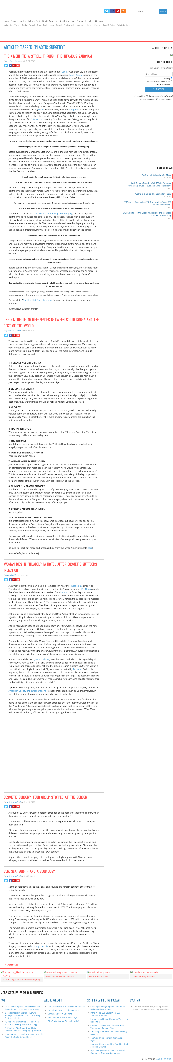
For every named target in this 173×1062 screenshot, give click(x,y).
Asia (6, 21)
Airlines (80, 25)
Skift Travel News (163, 84)
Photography (69, 25)
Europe (14, 21)
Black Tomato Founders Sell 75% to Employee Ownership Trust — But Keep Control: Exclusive (149, 184)
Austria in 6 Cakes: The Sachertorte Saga (153, 194)
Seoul (64, 71)
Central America (85, 21)
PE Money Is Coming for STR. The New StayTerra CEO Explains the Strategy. (22, 1023)
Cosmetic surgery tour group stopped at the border (45, 798)
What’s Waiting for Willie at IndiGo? (63, 1021)
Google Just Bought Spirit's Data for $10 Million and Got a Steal (108, 1008)
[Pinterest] (117, 11)
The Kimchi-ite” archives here (37, 300)
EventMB (135, 1000)
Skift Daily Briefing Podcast (104, 1000)
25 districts (36, 119)
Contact (167, 1059)
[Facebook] (112, 11)
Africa (23, 21)
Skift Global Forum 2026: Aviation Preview (66, 1006)
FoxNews (77, 669)
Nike (40, 109)
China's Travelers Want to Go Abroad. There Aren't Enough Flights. (107, 1026)
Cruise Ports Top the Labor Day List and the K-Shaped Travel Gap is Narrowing (22, 1008)
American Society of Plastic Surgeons (27, 690)
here (90, 547)
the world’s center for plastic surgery (53, 213)
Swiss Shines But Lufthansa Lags (62, 1017)
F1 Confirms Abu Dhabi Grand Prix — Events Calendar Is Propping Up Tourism (23, 1029)
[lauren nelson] (41, 659)
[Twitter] (107, 11)
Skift (4, 1000)
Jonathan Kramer (13, 61)
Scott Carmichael (13, 802)
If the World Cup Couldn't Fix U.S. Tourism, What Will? (105, 1014)
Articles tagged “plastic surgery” (34, 47)
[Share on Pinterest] (14, 65)
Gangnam (74, 109)
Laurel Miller (11, 575)
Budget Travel (28, 25)
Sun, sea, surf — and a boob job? (29, 872)
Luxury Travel (55, 25)
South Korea (75, 74)
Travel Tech (42, 25)
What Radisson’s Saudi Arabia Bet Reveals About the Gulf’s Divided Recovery (24, 1035)
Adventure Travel (12, 25)
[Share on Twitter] (6, 65)
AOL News (86, 589)
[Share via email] (18, 65)
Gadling (43, 9)
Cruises (97, 25)
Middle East (34, 21)
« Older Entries (11, 965)
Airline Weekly (53, 1000)
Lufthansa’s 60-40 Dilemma (60, 1013)
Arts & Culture (123, 25)
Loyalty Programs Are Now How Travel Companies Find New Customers (107, 1051)
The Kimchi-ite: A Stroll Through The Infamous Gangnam (48, 57)
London (64, 592)
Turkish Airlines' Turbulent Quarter (63, 1010)
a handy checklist (40, 946)
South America (66, 21)
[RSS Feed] (123, 11)
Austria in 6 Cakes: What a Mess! (156, 175)
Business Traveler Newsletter (158, 81)
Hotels (89, 25)
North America (49, 21)
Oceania (99, 21)
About (159, 1059)
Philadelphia (76, 585)
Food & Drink (109, 25)
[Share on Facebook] (10, 65)
